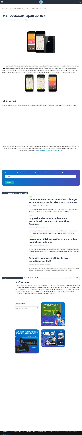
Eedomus (27, 8)
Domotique (10, 8)
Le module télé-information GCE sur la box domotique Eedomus (53, 240)
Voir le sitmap (64, 431)
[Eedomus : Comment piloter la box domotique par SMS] (14, 262)
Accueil (4, 8)
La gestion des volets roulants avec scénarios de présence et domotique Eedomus (49, 221)
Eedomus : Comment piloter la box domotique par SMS (48, 259)
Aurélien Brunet (20, 20)
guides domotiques (19, 8)
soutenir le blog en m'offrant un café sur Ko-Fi (48, 150)
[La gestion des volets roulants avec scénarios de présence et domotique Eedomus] (14, 223)
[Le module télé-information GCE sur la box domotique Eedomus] (14, 244)
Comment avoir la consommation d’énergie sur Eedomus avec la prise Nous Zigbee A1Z (53, 201)
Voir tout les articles (73, 277)
